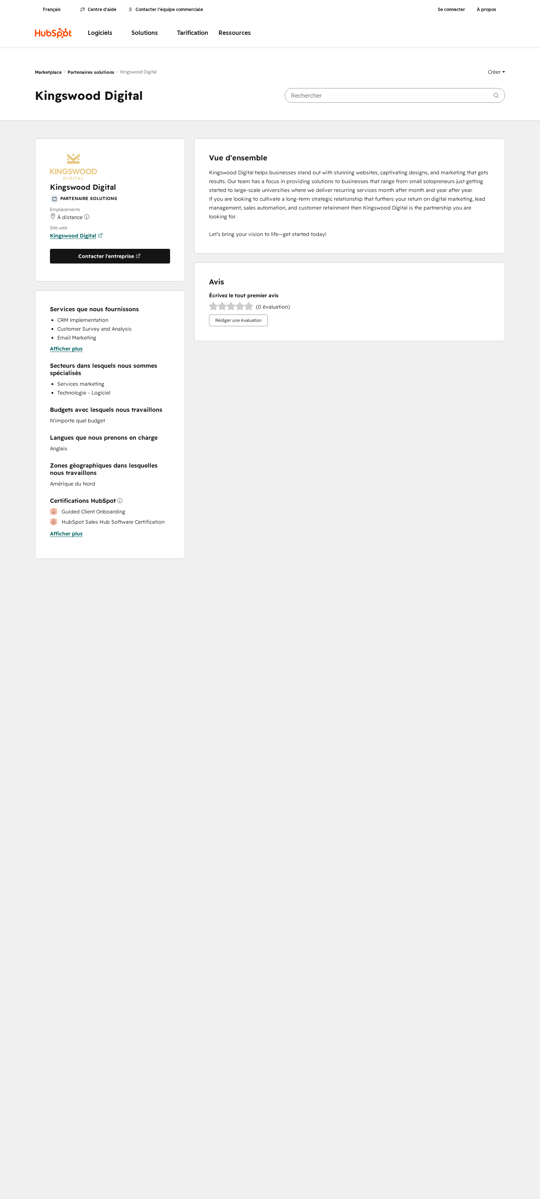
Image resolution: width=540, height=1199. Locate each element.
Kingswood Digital (73, 235)
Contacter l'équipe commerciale (169, 9)
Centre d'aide (102, 9)
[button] (496, 72)
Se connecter (451, 9)
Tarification (192, 32)
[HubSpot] (53, 33)
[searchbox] (395, 95)
